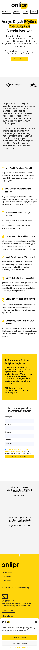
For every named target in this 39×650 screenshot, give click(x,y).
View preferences (19, 643)
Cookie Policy (12, 647)
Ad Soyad (8, 417)
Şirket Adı (8, 424)
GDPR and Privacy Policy (24, 647)
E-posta (8, 432)
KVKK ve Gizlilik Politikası (15, 449)
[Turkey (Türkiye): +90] (7, 444)
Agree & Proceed (20, 637)
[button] (36, 622)
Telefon (8, 440)
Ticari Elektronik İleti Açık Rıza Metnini (16, 450)
